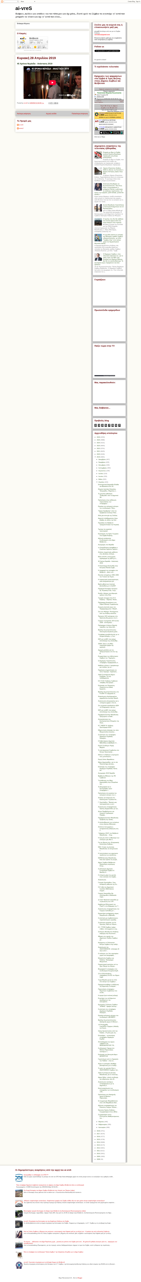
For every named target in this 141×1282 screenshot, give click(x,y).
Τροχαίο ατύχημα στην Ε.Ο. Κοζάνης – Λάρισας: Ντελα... (108, 598)
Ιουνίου (101, 476)
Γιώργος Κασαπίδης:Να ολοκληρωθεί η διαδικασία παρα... (107, 895)
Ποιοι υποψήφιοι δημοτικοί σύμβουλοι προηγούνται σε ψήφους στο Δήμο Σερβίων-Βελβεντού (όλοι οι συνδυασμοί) (50, 1185)
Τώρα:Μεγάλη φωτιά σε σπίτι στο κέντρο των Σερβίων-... (107, 980)
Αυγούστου (102, 471)
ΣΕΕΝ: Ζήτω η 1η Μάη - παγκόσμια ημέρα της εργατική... (106, 645)
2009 (98, 1156)
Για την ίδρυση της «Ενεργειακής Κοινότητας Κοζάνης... (108, 843)
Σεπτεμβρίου (102, 468)
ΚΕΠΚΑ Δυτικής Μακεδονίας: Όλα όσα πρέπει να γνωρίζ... (108, 858)
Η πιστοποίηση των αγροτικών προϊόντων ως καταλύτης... (108, 854)
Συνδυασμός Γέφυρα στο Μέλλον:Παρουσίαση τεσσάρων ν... (106, 1050)
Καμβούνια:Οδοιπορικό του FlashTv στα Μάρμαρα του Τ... (108, 905)
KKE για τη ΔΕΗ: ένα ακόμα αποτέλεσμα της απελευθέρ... (108, 711)
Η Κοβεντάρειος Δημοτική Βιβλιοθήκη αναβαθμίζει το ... (108, 742)
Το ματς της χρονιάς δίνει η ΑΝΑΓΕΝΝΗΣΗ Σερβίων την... (108, 1069)
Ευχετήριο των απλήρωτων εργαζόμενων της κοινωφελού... (107, 1000)
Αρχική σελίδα (51, 113)
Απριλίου (101, 482)
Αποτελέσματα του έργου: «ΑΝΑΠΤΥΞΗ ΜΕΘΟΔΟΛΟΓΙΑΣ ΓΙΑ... (106, 1043)
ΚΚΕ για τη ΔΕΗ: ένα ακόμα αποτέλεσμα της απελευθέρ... (108, 640)
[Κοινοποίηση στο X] (53, 103)
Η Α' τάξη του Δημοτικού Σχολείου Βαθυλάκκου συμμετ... (106, 888)
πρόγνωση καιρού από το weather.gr (32, 50)
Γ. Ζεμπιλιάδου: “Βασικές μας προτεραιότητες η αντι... (107, 803)
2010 (98, 1153)
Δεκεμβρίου (102, 459)
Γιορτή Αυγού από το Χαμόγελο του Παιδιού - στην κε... (108, 1060)
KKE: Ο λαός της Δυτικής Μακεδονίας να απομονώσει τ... (108, 848)
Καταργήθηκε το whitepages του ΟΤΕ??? (36, 1175)
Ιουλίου (101, 473)
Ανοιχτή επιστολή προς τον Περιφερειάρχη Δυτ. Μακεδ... (108, 608)
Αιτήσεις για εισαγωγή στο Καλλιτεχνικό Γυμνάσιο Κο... (108, 798)
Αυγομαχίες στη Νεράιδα (106, 544)
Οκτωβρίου (102, 465)
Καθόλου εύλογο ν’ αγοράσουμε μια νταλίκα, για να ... (108, 666)
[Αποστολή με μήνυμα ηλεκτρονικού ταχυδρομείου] (49, 103)
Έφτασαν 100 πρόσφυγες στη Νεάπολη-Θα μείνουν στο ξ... (108, 617)
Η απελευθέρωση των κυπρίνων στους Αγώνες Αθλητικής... (108, 823)
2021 (98, 451)
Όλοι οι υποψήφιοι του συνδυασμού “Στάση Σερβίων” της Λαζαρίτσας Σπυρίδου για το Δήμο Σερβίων (53, 1252)
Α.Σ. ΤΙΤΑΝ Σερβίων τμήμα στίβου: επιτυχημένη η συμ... (108, 928)
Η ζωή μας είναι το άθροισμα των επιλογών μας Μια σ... (108, 838)
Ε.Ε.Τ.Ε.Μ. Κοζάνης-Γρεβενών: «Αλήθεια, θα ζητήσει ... (108, 682)
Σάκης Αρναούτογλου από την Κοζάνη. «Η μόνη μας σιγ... (108, 1032)
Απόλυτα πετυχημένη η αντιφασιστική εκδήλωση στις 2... (108, 828)
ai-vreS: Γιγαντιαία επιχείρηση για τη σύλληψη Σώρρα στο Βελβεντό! (44, 1262)
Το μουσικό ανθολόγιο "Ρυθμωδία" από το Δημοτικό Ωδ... (108, 495)
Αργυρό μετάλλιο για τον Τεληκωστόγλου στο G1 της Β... (108, 651)
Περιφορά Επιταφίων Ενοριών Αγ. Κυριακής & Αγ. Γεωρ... (107, 589)
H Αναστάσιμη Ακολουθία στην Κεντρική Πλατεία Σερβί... (108, 566)
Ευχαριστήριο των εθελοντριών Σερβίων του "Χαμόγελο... (108, 657)
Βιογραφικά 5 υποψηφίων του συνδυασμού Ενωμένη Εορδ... (108, 970)
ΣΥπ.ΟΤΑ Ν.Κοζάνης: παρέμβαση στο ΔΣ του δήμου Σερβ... (108, 975)
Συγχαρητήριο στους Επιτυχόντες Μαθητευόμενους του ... (108, 1116)
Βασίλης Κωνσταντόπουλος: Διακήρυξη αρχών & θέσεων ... (108, 1021)
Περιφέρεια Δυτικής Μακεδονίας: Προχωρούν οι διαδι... (108, 715)
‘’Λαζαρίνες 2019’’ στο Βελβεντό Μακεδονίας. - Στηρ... (108, 834)
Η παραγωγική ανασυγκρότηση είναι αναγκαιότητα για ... (108, 580)
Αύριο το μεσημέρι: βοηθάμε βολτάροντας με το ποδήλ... (108, 1064)
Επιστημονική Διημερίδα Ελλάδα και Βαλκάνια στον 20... (108, 485)
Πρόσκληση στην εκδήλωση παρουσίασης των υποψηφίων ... (107, 501)
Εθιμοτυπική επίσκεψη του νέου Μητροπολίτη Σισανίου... (108, 731)
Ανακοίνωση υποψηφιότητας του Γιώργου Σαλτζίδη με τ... (108, 909)
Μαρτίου (101, 1121)
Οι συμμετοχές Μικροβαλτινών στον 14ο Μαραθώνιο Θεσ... (108, 1101)
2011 (98, 1151)
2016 (98, 1136)
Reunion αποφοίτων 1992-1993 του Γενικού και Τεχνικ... (108, 576)
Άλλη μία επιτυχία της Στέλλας (107, 515)
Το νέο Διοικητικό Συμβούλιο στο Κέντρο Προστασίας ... (108, 751)
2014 (98, 1142)
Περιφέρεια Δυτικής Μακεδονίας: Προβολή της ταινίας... (108, 818)
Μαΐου (100, 479)
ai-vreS (23, 8)
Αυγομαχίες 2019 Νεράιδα (106, 773)
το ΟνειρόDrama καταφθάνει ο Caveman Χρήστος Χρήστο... (108, 548)
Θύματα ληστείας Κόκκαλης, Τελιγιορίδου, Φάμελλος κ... (107, 490)
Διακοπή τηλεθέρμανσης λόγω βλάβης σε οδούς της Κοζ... (108, 519)
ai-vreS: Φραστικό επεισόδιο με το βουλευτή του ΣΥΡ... (108, 900)
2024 (98, 443)
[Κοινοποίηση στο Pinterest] (57, 103)
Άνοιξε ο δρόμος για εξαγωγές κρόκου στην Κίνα (107, 594)
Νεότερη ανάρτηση (24, 113)
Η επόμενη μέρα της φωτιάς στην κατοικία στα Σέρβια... (107, 876)
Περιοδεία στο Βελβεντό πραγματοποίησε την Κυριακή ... (108, 524)
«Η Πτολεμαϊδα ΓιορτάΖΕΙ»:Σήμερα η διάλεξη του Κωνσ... (108, 1026)
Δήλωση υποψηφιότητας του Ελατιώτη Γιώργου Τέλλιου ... (108, 1106)
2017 (98, 1134)
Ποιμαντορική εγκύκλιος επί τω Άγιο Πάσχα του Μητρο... (108, 965)
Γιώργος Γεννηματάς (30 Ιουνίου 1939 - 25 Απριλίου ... (108, 621)
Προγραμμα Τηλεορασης (109, 375)
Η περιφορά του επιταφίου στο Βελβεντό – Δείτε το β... (108, 571)
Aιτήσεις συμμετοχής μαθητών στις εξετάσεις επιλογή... (108, 553)
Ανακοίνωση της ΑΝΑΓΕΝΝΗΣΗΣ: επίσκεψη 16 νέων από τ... (108, 949)
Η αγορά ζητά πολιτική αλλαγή (108, 995)
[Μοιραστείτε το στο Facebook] (55, 103)
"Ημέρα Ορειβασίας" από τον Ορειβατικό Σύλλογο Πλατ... (107, 511)
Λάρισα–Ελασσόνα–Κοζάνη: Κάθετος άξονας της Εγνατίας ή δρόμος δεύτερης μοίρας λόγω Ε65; (113, 170)
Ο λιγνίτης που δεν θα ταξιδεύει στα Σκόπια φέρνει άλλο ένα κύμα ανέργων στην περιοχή (113, 220)
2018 (98, 1131)
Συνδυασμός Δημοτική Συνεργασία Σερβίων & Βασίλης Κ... (106, 870)
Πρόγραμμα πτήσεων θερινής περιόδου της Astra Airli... (107, 626)
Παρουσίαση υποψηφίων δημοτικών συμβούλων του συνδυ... (107, 990)
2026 (98, 437)
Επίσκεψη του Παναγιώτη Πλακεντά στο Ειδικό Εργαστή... (106, 687)
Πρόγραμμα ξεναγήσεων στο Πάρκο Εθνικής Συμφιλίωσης (108, 603)
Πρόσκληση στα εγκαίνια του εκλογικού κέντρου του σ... (107, 794)
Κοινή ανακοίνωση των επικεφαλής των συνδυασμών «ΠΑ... (108, 1090)
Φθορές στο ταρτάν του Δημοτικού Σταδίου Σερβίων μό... (108, 938)
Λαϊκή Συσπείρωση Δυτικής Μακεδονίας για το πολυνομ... (108, 1073)
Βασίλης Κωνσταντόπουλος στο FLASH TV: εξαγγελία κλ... (108, 692)
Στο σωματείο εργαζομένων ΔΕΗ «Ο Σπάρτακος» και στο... (108, 706)
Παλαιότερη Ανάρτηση (80, 113)
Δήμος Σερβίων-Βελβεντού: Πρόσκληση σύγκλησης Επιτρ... (107, 864)
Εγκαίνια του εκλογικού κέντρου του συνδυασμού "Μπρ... (108, 507)
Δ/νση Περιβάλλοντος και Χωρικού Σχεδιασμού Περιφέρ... (106, 813)
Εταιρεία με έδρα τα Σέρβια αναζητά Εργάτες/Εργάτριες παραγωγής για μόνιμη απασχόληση (112, 154)
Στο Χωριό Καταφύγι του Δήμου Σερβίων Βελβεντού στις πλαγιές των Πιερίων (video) (49, 1190)
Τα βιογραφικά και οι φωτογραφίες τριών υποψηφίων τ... (105, 788)
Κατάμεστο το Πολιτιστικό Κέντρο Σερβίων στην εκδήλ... (108, 943)
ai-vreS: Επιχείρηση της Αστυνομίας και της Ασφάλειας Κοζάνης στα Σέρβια (46, 1221)
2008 (98, 1159)
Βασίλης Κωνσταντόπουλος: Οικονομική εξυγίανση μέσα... (108, 630)
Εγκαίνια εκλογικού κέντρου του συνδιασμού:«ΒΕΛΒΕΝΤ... (108, 1016)
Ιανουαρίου (102, 1127)
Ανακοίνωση (102, 880)
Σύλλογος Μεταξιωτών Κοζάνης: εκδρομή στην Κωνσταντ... (108, 932)
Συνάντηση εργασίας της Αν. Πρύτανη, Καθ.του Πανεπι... (108, 923)
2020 (98, 454)
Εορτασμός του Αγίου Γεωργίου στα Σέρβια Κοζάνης (108, 534)
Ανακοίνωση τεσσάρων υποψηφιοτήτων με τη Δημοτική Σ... (106, 1083)
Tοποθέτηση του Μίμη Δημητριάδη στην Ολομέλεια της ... (108, 782)
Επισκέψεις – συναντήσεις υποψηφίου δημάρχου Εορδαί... (106, 1037)
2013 (98, 1145)
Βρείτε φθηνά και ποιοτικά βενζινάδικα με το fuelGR (107, 585)
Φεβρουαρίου (103, 1124)
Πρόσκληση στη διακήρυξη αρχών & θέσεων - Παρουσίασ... (107, 1096)
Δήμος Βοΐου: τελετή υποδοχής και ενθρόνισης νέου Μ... (108, 1078)
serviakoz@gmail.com (102, 34)
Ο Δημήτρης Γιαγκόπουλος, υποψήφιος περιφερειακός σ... (108, 661)
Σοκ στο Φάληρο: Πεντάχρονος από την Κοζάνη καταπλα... (108, 612)
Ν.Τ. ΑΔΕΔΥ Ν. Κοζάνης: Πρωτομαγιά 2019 (106, 726)
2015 (98, 1139)
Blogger (80, 1278)
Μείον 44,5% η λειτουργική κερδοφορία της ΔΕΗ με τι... (107, 557)
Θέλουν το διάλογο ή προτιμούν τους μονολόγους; (108, 755)
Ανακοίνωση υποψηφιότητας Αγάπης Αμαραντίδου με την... (108, 807)
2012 (98, 1148)
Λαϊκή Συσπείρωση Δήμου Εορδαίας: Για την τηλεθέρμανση (106, 676)
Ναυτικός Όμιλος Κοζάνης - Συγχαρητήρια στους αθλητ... (108, 1111)
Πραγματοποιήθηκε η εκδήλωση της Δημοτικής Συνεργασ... (108, 985)
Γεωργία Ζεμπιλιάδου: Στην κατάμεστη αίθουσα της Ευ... (108, 883)
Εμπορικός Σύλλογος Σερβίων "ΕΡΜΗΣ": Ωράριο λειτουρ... (108, 1005)
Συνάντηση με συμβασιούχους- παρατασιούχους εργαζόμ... (108, 919)
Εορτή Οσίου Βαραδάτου (106, 759)
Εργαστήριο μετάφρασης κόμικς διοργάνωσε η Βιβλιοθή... (108, 914)
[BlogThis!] (51, 103)
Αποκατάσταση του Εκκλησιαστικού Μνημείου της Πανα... (108, 721)
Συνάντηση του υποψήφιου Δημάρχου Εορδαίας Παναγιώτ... (107, 1010)
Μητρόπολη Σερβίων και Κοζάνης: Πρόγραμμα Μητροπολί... (106, 959)
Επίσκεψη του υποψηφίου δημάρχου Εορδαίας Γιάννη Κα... (107, 768)
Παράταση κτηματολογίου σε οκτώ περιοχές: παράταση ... (108, 671)
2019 (98, 457)
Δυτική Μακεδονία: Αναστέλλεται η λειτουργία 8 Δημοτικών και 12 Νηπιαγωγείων (113, 206)
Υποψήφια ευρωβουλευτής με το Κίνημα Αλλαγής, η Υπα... (108, 635)
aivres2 (21, 128)
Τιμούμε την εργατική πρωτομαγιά (105, 530)
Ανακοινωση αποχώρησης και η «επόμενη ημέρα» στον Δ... (108, 702)
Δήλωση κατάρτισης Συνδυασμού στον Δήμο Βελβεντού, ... (106, 540)
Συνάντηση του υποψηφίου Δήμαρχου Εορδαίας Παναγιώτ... (107, 736)
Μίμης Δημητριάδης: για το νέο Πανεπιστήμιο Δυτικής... (108, 763)
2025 (98, 440)
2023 (98, 445)
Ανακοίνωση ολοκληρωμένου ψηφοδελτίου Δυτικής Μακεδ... (108, 697)
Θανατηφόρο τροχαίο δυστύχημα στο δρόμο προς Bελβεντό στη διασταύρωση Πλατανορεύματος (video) (55, 1211)
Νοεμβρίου (102, 462)
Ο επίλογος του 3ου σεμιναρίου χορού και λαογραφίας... (108, 954)
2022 (98, 448)
